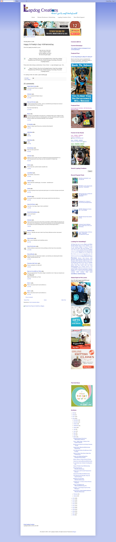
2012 (73, 503)
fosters (76, 269)
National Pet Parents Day (76, 255)
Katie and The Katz (31, 102)
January (75, 496)
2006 (73, 514)
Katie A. (29, 283)
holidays (28, 79)
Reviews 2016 (82, 261)
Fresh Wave (73, 249)
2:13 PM (29, 176)
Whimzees (90, 263)
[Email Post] (33, 78)
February (76, 494)
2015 (73, 498)
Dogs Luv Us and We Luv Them (34, 271)
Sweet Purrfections (31, 246)
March (75, 436)
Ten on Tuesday (88, 262)
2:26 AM (29, 267)
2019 (73, 413)
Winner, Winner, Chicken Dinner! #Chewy (82, 459)
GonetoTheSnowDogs (32, 212)
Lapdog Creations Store (64, 17)
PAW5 (82, 255)
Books (76, 245)
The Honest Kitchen (83, 263)
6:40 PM (29, 192)
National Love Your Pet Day (79, 253)
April (75, 434)
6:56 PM (29, 135)
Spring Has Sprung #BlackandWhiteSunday (82, 461)
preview (87, 270)
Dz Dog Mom (30, 124)
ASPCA (78, 244)
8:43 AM (29, 151)
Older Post (63, 300)
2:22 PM (29, 278)
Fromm (77, 249)
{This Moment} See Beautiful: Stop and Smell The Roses (81, 476)
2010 (73, 507)
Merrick (80, 252)
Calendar (83, 245)
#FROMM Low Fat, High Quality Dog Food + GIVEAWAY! (85, 186)
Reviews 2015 (74, 261)
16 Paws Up (74, 244)
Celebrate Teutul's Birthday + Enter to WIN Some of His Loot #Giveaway (85, 225)
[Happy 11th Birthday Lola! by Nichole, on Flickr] (77, 138)
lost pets (76, 270)
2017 (73, 416)
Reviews (74, 258)
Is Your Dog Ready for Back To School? (81, 56)
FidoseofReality (30, 254)
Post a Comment (29, 297)
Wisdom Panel (74, 265)
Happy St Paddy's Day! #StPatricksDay (81, 466)
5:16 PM (29, 184)
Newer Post (26, 300)
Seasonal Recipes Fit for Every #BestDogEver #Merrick (80, 439)
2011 (73, 505)
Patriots (85, 255)
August (75, 427)
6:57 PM (29, 143)
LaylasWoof (30, 172)
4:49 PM (29, 120)
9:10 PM (29, 234)
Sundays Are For (80, 262)
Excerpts (87, 248)
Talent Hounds (30, 238)
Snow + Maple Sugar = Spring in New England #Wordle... (81, 442)
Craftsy (80, 247)
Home (33, 17)
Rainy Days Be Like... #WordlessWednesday (78, 468)
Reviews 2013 (82, 259)
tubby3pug (29, 132)
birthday (75, 267)
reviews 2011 (84, 272)
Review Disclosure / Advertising (46, 17)
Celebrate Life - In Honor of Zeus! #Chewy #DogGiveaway (85, 202)
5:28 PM (29, 128)
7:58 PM (29, 226)
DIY (83, 247)
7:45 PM (29, 215)
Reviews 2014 (89, 259)
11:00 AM (29, 89)
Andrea (29, 165)
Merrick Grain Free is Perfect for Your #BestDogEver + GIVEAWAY (85, 195)
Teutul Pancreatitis (75, 263)
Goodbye (90, 249)
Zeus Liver (86, 265)
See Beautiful (74, 262)
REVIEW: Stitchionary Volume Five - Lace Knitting (85, 210)
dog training (83, 267)
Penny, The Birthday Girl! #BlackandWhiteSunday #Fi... (80, 485)
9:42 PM (29, 242)
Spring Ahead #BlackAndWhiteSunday (81, 473)
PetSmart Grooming (77, 256)
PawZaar (89, 255)
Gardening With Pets (84, 249)
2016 (73, 418)
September (76, 425)
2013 (73, 502)
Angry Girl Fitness (31, 204)
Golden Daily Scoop (31, 86)
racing (90, 270)
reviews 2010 (75, 272)
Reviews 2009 (89, 258)
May (75, 433)
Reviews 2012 (74, 259)
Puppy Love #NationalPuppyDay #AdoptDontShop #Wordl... (80, 457)
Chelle (28, 188)
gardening (80, 269)
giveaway (85, 269)
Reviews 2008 (81, 258)
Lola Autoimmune (80, 251)
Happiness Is (73, 251)
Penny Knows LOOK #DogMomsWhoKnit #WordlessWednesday (82, 491)
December (76, 420)
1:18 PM (29, 168)
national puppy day (81, 270)
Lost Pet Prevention (75, 252)
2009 (73, 509)
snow (91, 272)
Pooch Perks (89, 256)
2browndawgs (30, 148)
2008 (73, 511)
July (75, 429)
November (76, 422)
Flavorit (91, 248)
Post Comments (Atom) (34, 302)
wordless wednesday (78, 273)
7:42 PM (29, 208)
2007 (73, 513)
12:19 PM (29, 109)
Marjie (28, 113)
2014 (73, 500)
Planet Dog (84, 256)
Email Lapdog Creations (29, 524)
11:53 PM (29, 249)
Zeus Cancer (81, 265)
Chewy (87, 245)
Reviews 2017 (89, 261)
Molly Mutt (85, 252)
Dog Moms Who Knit (80, 248)
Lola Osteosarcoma (88, 251)
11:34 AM (29, 97)
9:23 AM (29, 160)
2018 (73, 414)
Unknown (29, 94)
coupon (79, 267)
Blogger (74, 531)
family (72, 269)
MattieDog (29, 230)
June (75, 431)
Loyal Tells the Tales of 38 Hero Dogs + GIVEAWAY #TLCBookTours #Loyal (85, 233)
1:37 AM (29, 259)
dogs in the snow (89, 267)
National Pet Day (88, 253)
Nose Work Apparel (79, 17)
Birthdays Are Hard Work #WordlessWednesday (78, 479)
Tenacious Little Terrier (32, 263)
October (75, 423)
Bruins (80, 245)
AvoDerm (82, 244)
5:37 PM (29, 286)
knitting (73, 270)
